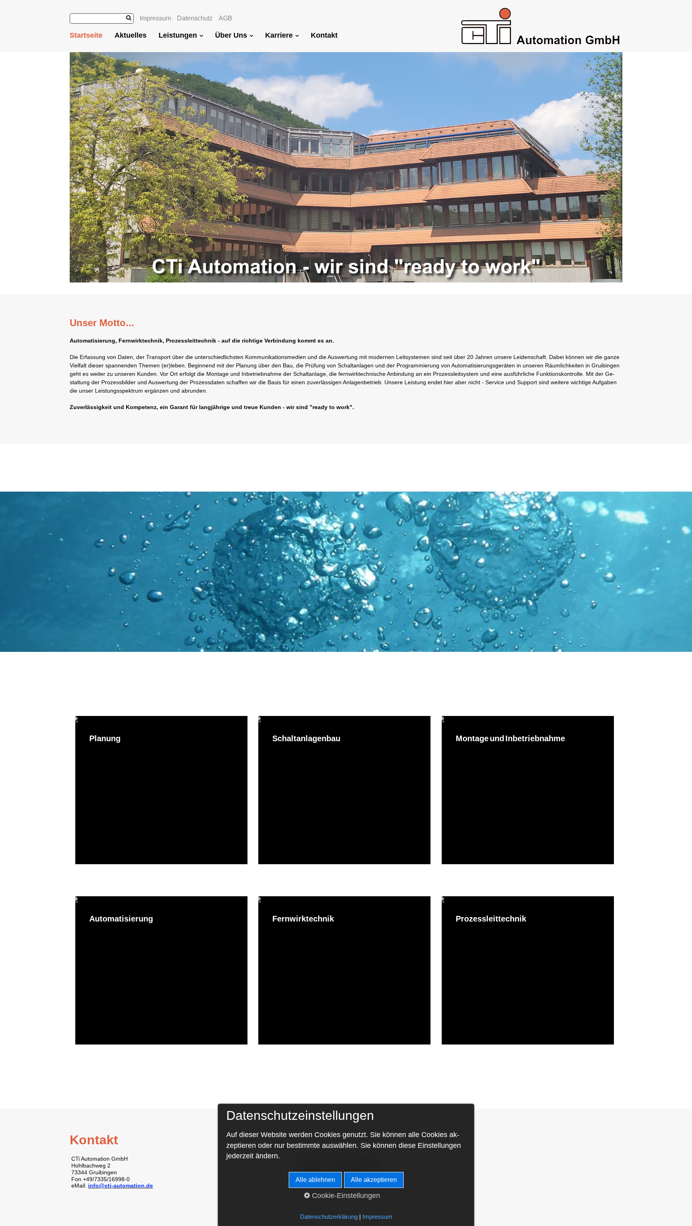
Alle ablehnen (315, 1179)
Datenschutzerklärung (329, 1217)
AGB (225, 18)
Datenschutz (195, 18)
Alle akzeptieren (374, 1179)
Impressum (155, 18)
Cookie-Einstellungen (345, 1196)
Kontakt (324, 35)
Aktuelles (131, 35)
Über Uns (231, 35)
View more (161, 790)
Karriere (279, 35)
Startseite (86, 35)
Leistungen (178, 35)
